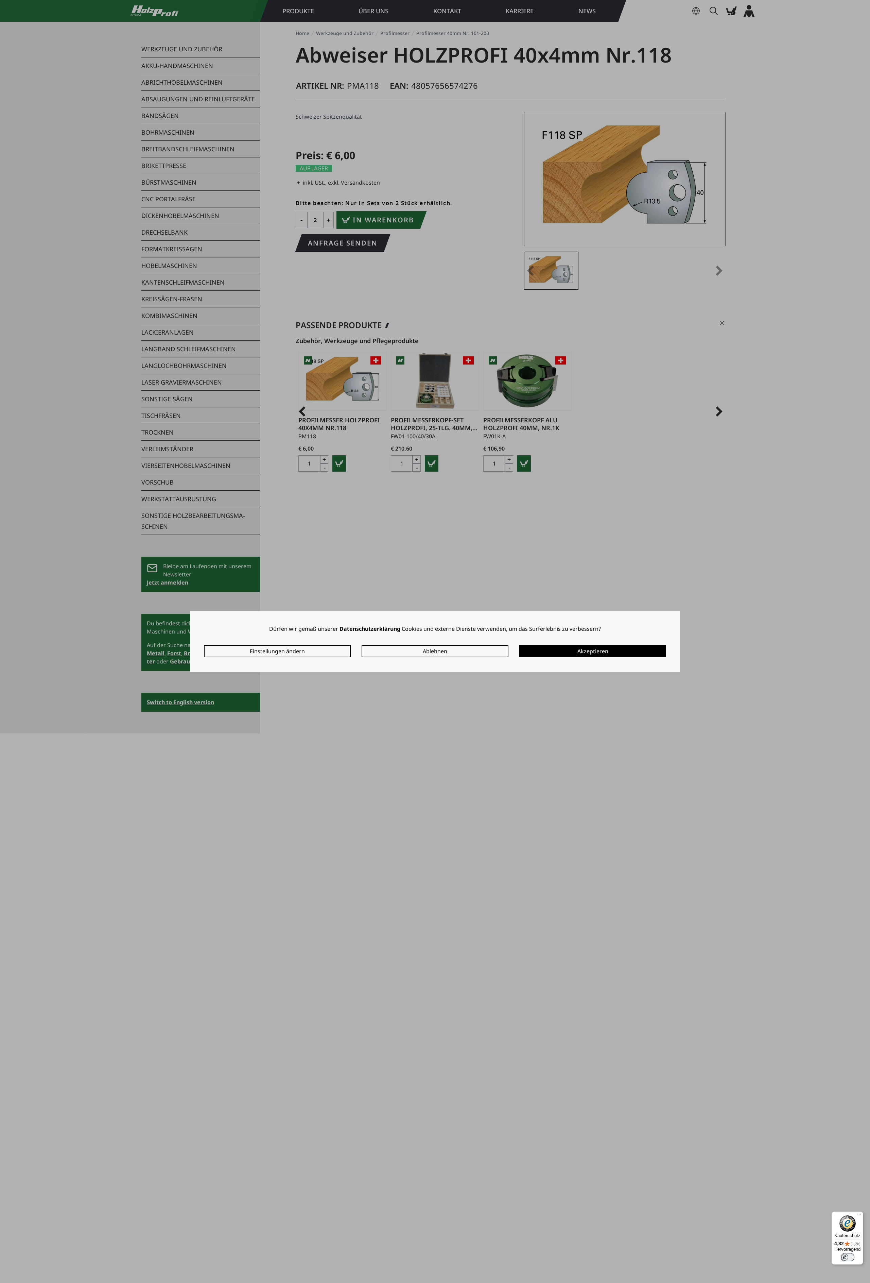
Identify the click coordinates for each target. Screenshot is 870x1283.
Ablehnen (435, 651)
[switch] (847, 1257)
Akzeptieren (592, 651)
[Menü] (859, 1216)
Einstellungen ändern (277, 651)
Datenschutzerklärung (370, 628)
